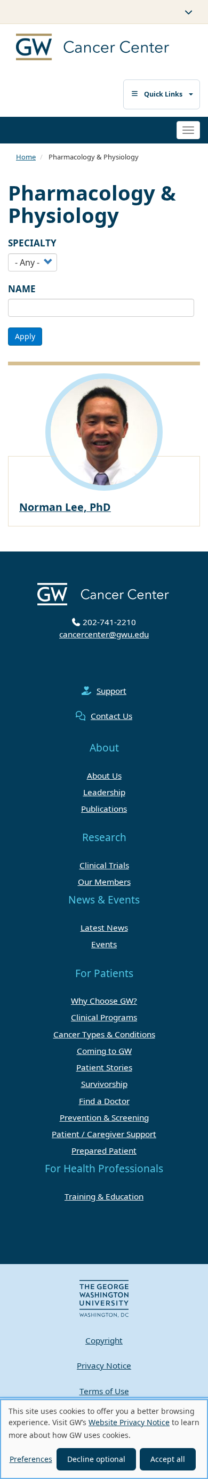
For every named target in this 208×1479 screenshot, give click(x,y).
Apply (25, 336)
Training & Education (104, 1196)
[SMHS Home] (84, 48)
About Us (104, 775)
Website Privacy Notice (129, 1422)
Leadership (104, 792)
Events (104, 944)
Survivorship (104, 1083)
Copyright (104, 1340)
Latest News (104, 927)
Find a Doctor (104, 1101)
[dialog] (104, 1439)
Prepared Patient (104, 1150)
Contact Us (111, 715)
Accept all (167, 1459)
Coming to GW (104, 1050)
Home (26, 157)
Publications (104, 808)
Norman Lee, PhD (65, 507)
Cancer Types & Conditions (104, 1034)
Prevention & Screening (104, 1117)
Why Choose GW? (104, 1000)
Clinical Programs (104, 1017)
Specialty (32, 243)
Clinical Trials (104, 865)
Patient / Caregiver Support (104, 1134)
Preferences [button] (31, 1459)
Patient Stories (104, 1067)
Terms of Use (104, 1391)
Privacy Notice (104, 1365)
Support (111, 690)
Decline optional (96, 1459)
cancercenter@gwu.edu (104, 634)
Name (22, 289)
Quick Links (163, 94)
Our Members (104, 881)
